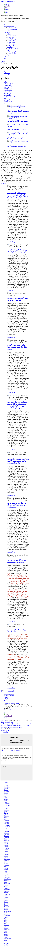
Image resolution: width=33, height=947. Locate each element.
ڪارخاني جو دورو (12, 29)
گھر (5, 24)
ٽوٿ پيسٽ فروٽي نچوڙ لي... (16, 146)
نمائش (9, 30)
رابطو (5, 58)
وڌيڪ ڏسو (3, 183)
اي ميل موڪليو (5, 730)
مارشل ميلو (10, 45)
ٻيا (8, 55)
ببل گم (9, 34)
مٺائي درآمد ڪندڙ (26, 723)
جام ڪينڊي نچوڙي (16, 723)
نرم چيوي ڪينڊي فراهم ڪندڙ (15, 725)
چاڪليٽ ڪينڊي (11, 35)
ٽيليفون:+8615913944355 (11, 709)
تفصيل (9, 241)
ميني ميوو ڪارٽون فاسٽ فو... (17, 121)
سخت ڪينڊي (11, 40)
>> (9, 691)
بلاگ (5, 56)
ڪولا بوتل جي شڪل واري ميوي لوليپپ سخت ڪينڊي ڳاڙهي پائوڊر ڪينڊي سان (18, 461)
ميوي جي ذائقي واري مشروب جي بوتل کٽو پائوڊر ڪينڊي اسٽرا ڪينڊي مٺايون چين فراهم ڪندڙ (18, 194)
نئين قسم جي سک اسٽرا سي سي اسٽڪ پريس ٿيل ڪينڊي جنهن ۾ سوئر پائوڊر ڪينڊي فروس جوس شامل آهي (17, 404)
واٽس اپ (5, 732)
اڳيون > (12, 691)
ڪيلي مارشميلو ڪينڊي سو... (17, 129)
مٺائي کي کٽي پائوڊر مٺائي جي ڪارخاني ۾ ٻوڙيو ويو (17, 299)
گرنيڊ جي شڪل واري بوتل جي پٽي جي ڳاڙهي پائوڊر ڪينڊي (17, 250)
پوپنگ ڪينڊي (11, 43)
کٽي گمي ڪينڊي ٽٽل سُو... (16, 138)
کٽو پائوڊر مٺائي (11, 51)
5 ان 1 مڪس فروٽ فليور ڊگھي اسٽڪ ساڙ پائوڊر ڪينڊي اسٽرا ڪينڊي (17, 347)
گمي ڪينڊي (10, 37)
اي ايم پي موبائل (5, 722)
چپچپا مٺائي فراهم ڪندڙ (7, 727)
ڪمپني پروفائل (11, 27)
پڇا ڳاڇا (13, 241)
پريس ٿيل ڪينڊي (12, 53)
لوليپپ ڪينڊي (11, 42)
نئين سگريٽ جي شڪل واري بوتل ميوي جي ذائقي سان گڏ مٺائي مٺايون (17, 505)
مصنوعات (7, 32)
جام (8, 50)
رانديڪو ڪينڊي (11, 39)
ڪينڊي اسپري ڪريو (13, 48)
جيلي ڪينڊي (10, 47)
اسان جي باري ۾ (9, 26)
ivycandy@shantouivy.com (8, 1)
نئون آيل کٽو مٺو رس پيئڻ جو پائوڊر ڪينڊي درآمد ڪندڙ (16, 561)
